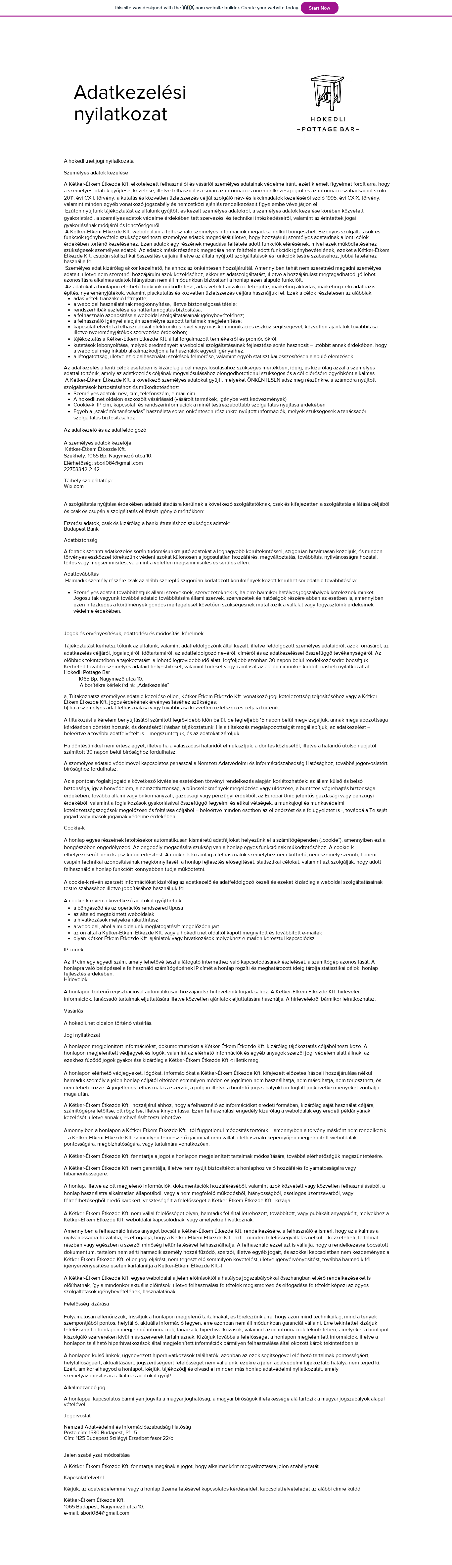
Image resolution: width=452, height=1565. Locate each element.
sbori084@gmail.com (118, 463)
